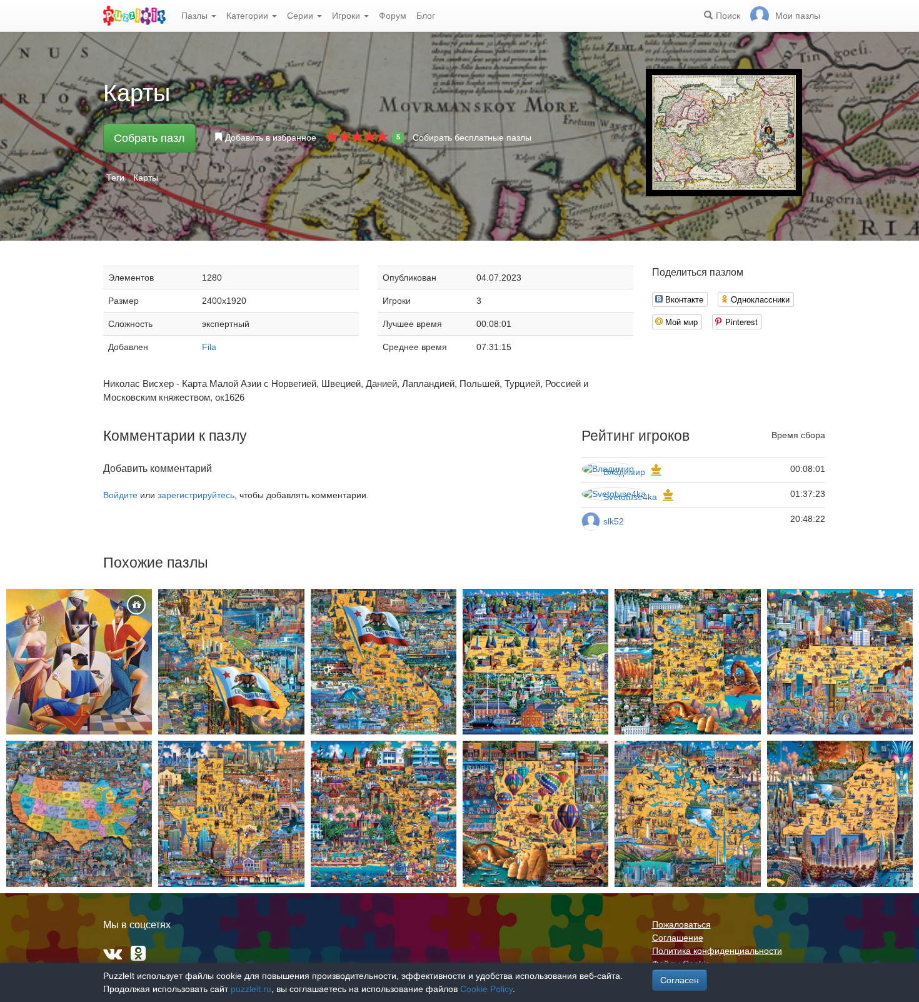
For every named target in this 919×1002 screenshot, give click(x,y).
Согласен (679, 980)
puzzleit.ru (251, 989)
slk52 (613, 521)
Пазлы (195, 16)
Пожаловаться (681, 924)
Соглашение (677, 938)
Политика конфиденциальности (717, 951)
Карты (145, 178)
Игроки (347, 16)
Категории (248, 16)
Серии (301, 16)
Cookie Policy (486, 989)
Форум (392, 16)
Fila (209, 347)
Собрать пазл (149, 138)
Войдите (120, 495)
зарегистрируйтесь (196, 495)
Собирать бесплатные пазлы (472, 138)
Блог (425, 16)
